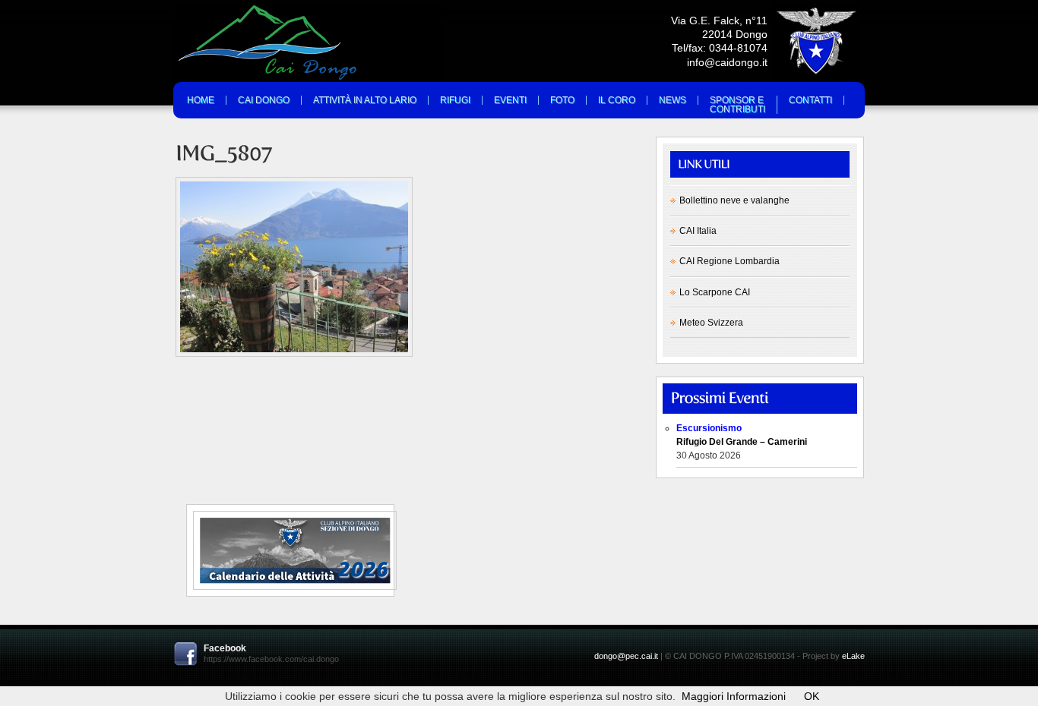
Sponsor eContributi (737, 105)
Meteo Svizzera (711, 322)
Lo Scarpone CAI (714, 292)
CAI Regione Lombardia (729, 261)
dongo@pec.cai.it (626, 655)
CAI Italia (698, 230)
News (672, 100)
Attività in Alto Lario (364, 100)
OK (811, 696)
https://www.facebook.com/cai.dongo (271, 658)
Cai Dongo (264, 100)
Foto (562, 100)
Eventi (510, 100)
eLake (853, 655)
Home (200, 100)
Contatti (810, 100)
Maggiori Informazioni (734, 696)
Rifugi (455, 100)
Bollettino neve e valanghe (734, 200)
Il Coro (616, 100)
